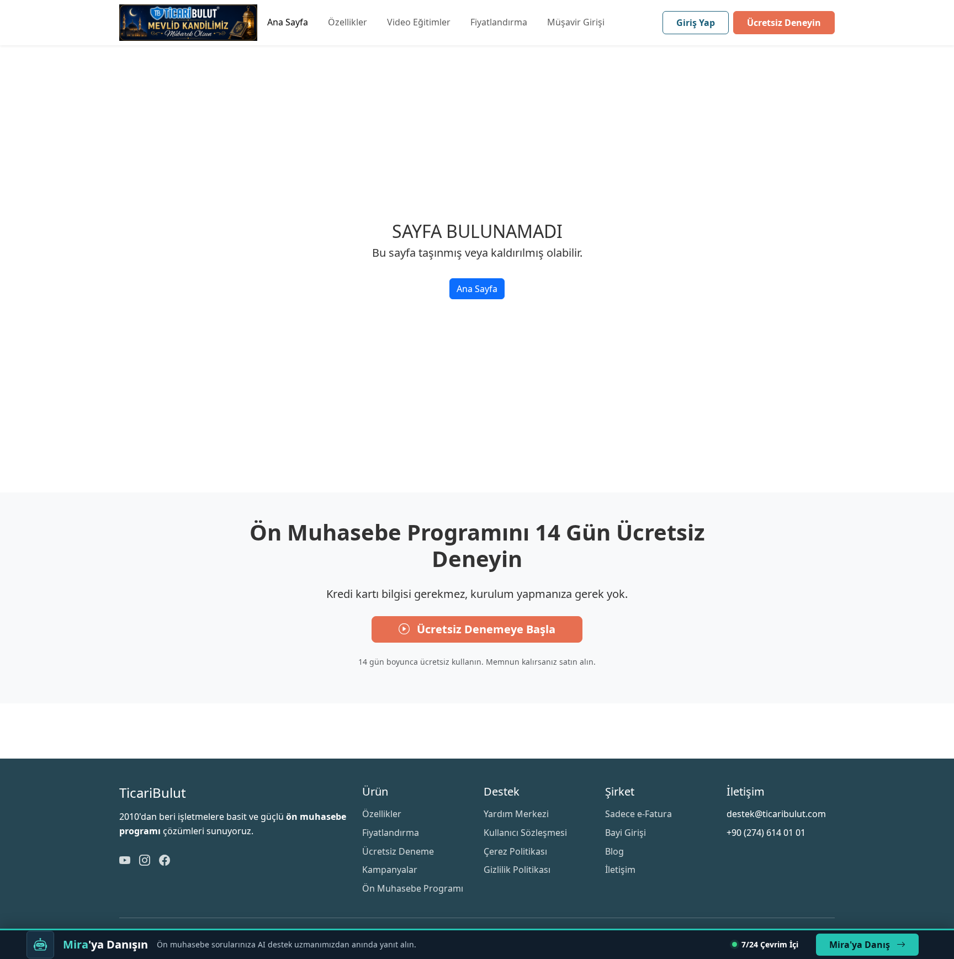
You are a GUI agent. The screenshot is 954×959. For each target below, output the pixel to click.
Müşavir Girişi (576, 22)
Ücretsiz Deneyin (784, 23)
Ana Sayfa (287, 22)
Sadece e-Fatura (638, 814)
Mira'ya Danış (860, 945)
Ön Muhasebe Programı (412, 888)
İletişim (620, 869)
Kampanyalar (389, 869)
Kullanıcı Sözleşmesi (525, 832)
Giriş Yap (695, 23)
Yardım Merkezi (516, 814)
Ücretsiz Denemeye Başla (484, 629)
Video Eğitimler (419, 22)
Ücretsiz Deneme (398, 851)
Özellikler (347, 22)
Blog (614, 851)
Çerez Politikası (515, 851)
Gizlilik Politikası (517, 869)
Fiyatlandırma (498, 22)
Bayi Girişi (625, 832)
